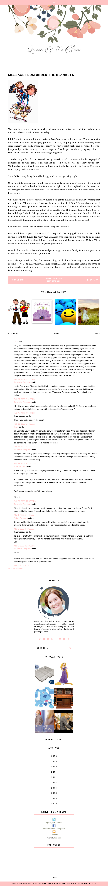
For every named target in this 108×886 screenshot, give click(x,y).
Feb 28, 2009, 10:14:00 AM (25, 463)
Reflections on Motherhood (54, 280)
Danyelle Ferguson (23, 382)
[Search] (70, 648)
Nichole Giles (20, 466)
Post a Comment (15, 568)
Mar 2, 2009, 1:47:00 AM (24, 529)
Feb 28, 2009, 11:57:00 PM (25, 501)
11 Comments (16, 280)
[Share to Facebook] (87, 280)
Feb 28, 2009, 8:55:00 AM (24, 447)
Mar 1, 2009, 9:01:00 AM (24, 515)
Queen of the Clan (37, 884)
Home (56, 334)
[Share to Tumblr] (94, 280)
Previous (13, 334)
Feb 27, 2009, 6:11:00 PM (24, 413)
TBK (94, 884)
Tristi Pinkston (21, 518)
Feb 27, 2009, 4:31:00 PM (24, 379)
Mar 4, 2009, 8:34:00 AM (24, 565)
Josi (16, 342)
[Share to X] (91, 280)
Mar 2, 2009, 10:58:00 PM (24, 546)
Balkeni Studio (66, 884)
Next (97, 334)
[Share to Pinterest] (97, 280)
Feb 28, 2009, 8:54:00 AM (24, 424)
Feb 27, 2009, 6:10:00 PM (24, 399)
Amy (16, 427)
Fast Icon (57, 838)
